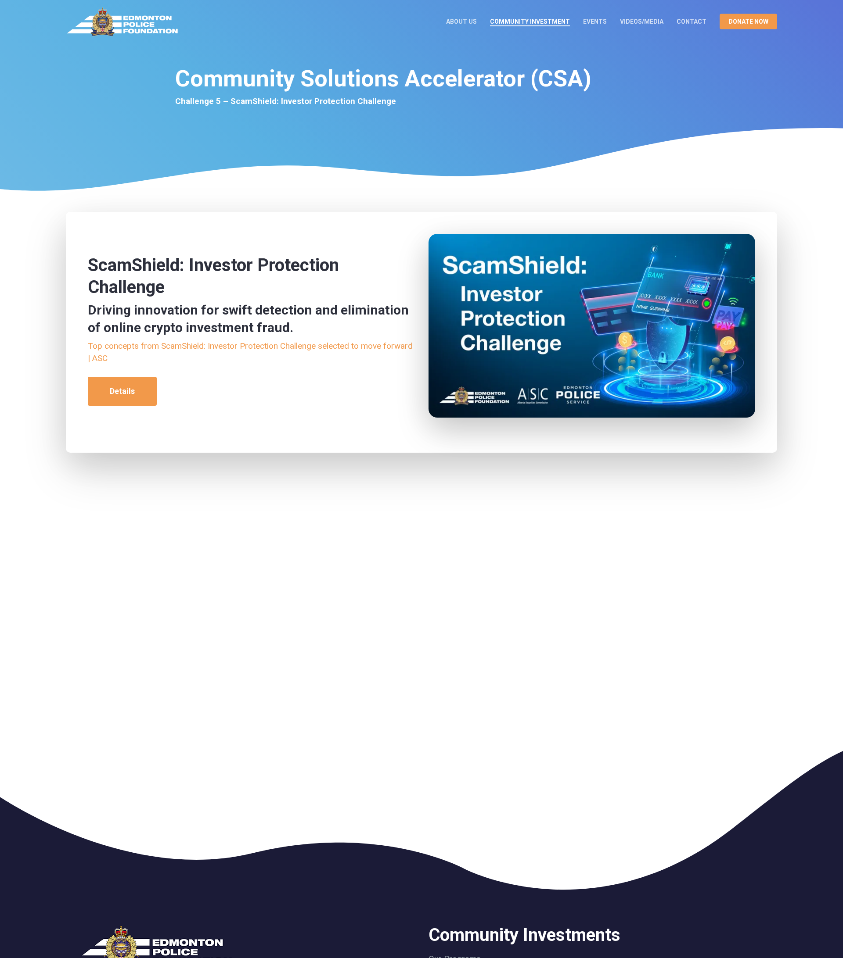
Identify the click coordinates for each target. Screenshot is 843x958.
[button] (122, 391)
